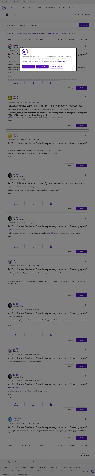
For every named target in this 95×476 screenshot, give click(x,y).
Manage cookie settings (56, 66)
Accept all (28, 66)
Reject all (42, 66)
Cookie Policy (61, 61)
